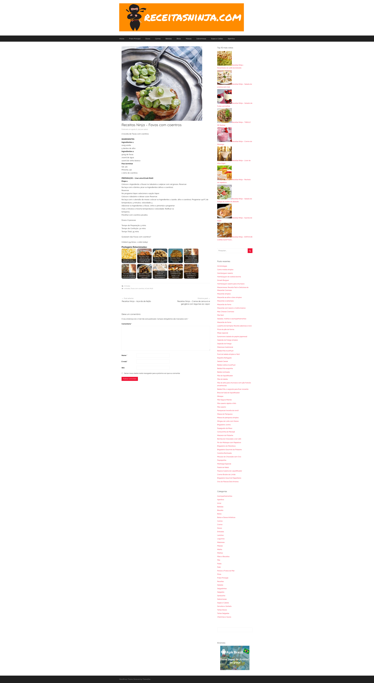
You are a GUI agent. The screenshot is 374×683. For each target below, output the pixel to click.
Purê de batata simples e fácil (228, 354)
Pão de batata (222, 379)
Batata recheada (223, 372)
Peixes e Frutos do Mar (226, 571)
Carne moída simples (225, 270)
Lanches (220, 535)
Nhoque (220, 396)
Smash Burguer (223, 280)
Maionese (221, 542)
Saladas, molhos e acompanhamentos (231, 319)
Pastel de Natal (223, 467)
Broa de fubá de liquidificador (228, 393)
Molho (219, 549)
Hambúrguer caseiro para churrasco (230, 284)
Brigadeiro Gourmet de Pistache (229, 450)
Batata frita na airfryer (225, 351)
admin (146, 129)
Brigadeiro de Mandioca (226, 446)
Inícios (121, 39)
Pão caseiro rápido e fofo (226, 403)
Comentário (127, 324)
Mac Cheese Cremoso (225, 312)
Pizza (219, 574)
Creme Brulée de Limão (226, 474)
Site (123, 368)
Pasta (219, 564)
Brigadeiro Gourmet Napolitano (229, 478)
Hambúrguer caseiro (225, 273)
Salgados (220, 592)
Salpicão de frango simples (227, 340)
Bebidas (169, 39)
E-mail (125, 361)
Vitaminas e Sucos (224, 617)
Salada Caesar (222, 361)
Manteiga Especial (224, 464)
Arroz (219, 503)
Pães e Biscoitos (223, 556)
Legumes (220, 539)
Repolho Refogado (224, 358)
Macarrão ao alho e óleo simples (229, 297)
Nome (124, 355)
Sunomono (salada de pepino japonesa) (232, 336)
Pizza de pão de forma (225, 329)
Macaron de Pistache (225, 435)
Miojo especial (222, 333)
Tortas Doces (222, 610)
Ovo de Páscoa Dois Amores (228, 482)
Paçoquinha (221, 460)
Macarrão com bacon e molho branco (231, 308)
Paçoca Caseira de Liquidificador (229, 471)
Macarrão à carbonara (225, 301)
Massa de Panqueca (224, 414)
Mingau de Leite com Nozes (228, 421)
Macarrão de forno (224, 304)
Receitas (220, 581)
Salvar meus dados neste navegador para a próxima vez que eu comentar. (152, 373)
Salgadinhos (222, 588)
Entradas (127, 286)
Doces (147, 39)
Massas (188, 39)
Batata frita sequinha (225, 368)
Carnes (158, 39)
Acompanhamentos (224, 496)
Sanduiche (221, 596)
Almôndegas (222, 266)
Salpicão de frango (224, 344)
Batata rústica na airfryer (226, 365)
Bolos (179, 39)
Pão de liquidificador (225, 376)
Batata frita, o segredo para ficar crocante (232, 389)
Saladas (220, 585)
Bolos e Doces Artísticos (226, 517)
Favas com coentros (137, 288)
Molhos (220, 553)
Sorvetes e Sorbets (224, 606)
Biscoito (220, 510)
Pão (218, 560)
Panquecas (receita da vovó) (228, 410)
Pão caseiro (221, 407)
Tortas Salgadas (223, 613)
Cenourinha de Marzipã (226, 432)
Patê (219, 567)
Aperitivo (231, 39)
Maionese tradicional (225, 347)
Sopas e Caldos (217, 39)
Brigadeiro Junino (224, 425)
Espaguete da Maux (224, 428)
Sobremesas (201, 39)
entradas (127, 288)
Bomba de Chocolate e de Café (229, 439)
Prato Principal (134, 39)
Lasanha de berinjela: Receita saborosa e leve (234, 326)
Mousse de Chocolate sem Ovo (229, 457)
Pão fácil (220, 315)
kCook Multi (149, 288)
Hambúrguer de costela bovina (229, 277)
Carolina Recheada (224, 453)
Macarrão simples (224, 294)
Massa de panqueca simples (228, 418)
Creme (219, 524)
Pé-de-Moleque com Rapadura (229, 442)
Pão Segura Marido (224, 400)
